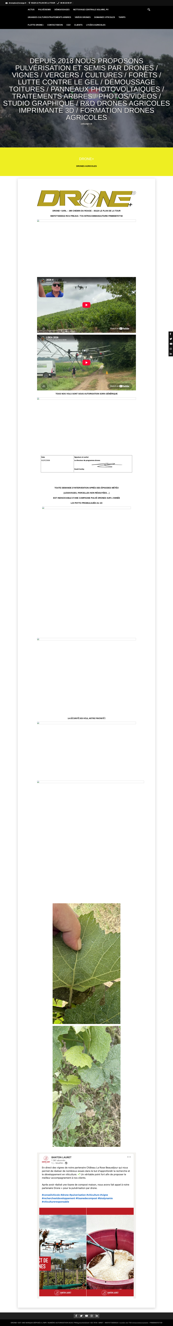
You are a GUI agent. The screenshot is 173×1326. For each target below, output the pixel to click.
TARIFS (122, 17)
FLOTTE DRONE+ (36, 25)
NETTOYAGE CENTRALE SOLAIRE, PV (91, 10)
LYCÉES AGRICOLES (95, 25)
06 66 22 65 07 (66, 3)
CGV (68, 25)
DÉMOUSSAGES (62, 10)
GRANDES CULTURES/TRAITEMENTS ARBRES (49, 17)
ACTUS (31, 10)
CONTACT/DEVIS (55, 25)
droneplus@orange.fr (17, 3)
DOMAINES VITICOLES (104, 17)
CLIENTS (78, 25)
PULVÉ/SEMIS (44, 10)
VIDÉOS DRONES (83, 17)
